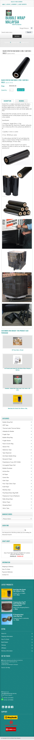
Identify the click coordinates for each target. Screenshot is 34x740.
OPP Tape (6, 425)
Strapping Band (8, 505)
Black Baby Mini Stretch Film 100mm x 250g (17, 408)
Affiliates (3, 648)
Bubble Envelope (8, 468)
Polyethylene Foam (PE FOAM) (13, 462)
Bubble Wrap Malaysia (15, 20)
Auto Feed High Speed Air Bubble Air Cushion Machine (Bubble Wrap (17, 553)
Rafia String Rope (9, 499)
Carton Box (7, 477)
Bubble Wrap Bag (9, 437)
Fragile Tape (7, 434)
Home (3, 4)
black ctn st (25, 42)
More (18, 595)
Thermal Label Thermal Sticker (12, 428)
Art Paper (7, 474)
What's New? (6, 541)
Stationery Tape (8, 449)
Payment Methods (7, 572)
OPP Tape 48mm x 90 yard (17, 350)
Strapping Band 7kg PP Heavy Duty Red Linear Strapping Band (19, 603)
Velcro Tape (6, 508)
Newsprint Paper (8, 459)
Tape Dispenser (8, 453)
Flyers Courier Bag (9, 443)
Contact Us (5, 574)
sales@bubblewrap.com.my (9, 693)
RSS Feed (4, 707)
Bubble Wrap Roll (9, 422)
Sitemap (3, 645)
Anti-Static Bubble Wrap (10, 456)
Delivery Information (7, 651)
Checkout (14, 4)
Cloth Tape (7, 480)
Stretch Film (15, 42)
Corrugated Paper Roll (10, 465)
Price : (3, 86)
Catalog (7, 42)
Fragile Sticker (8, 440)
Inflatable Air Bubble (9, 431)
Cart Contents (23, 4)
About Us (3, 633)
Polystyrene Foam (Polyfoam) (12, 496)
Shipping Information (7, 636)
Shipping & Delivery (7, 566)
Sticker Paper (8, 502)
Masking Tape (8, 489)
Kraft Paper (7, 486)
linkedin (1, 707)
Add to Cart (20, 90)
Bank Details (4, 642)
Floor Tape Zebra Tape (10, 483)
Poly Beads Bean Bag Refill (11, 493)
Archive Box (7, 471)
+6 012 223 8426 (8, 697)
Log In (8, 4)
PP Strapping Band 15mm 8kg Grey (18, 615)
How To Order (6, 569)
